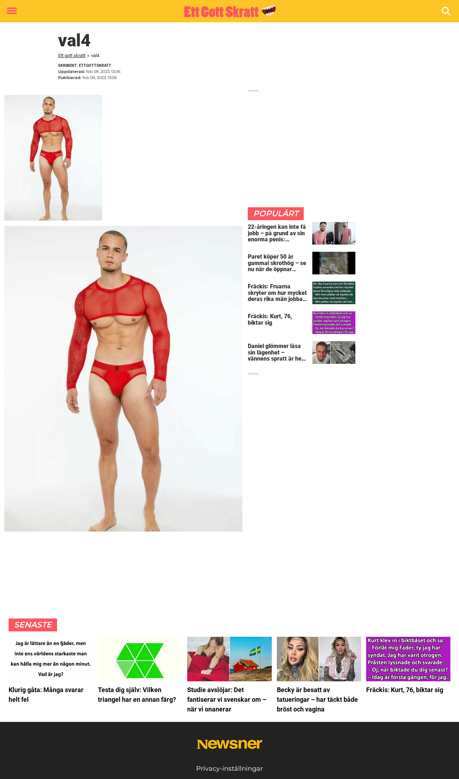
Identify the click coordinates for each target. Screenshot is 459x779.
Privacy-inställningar (229, 769)
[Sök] (447, 11)
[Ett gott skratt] (227, 11)
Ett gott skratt (71, 55)
